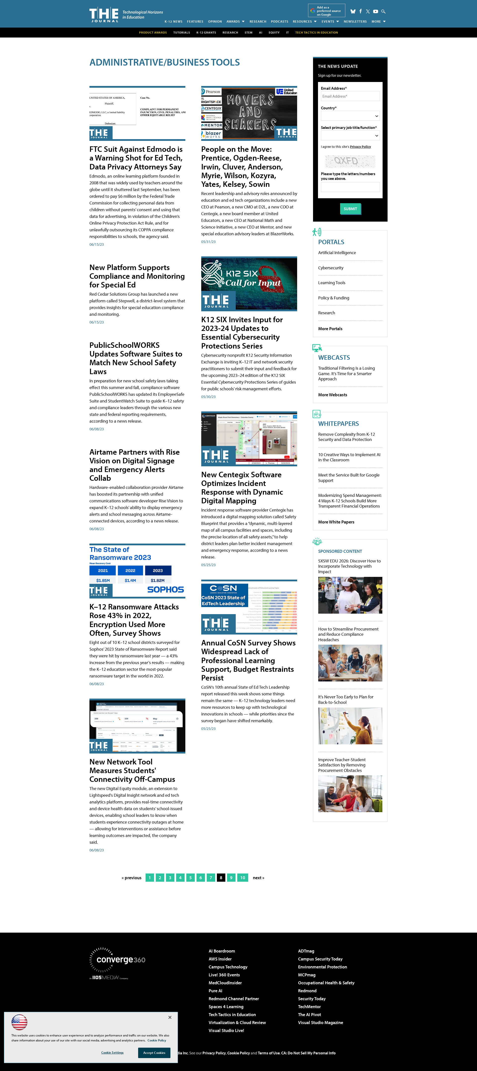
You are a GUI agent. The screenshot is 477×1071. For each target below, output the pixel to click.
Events (328, 21)
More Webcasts (332, 394)
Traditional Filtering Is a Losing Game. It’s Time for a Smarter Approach (346, 373)
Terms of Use (269, 1052)
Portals (331, 241)
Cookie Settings (112, 1052)
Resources (302, 21)
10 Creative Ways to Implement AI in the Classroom (349, 457)
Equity (274, 32)
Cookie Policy (238, 1052)
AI (260, 32)
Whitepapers (338, 423)
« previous (132, 877)
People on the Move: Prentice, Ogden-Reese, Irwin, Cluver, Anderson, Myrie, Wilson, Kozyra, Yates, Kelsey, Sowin (242, 166)
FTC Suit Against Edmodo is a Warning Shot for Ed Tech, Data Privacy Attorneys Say (136, 157)
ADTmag (306, 951)
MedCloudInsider (225, 983)
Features (195, 21)
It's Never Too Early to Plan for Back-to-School (345, 699)
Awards (233, 21)
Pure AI (215, 990)
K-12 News (174, 21)
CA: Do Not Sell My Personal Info (308, 1052)
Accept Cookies (154, 1053)
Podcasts (279, 21)
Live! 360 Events (224, 975)
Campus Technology (228, 967)
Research (258, 21)
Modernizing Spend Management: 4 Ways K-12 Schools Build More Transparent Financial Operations (350, 500)
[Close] (169, 1017)
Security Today (312, 998)
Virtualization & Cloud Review (237, 1022)
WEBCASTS (334, 357)
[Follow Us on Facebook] (360, 11)
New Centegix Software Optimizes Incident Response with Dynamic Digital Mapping (242, 487)
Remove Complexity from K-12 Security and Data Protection (346, 436)
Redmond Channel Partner (234, 998)
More (376, 21)
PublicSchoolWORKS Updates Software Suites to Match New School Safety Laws (135, 358)
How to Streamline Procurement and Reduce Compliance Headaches (348, 634)
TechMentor (309, 1006)
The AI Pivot (309, 1014)
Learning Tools (331, 282)
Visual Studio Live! (226, 1030)
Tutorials (181, 32)
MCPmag (307, 975)
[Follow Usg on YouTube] (375, 11)
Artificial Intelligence (337, 252)
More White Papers (336, 522)
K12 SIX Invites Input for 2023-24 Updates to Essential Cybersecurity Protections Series (242, 332)
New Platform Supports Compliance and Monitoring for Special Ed (137, 275)
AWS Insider (220, 959)
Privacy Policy (360, 146)
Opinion (215, 21)
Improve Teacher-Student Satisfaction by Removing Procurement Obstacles (342, 765)
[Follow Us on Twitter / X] (368, 11)
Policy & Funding (333, 298)
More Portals (330, 328)
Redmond (307, 990)
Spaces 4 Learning (226, 1006)
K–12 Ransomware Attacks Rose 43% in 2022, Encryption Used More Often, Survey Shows (134, 619)
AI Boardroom (222, 951)
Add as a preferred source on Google (329, 10)
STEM (249, 32)
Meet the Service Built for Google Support (349, 477)
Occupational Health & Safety (326, 983)
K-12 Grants (206, 32)
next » (258, 877)
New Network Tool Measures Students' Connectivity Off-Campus (132, 770)
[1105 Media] (119, 1005)
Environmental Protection (322, 967)
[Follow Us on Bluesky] (353, 11)
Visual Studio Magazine (320, 1022)
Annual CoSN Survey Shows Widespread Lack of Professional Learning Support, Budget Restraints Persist (248, 659)
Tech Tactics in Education (232, 1014)
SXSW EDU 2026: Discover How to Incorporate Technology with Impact (349, 566)
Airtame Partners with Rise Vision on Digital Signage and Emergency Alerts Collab (134, 465)
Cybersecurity (330, 268)
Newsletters (355, 21)
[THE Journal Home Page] (126, 14)
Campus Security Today (320, 959)
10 (242, 877)
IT (287, 32)
